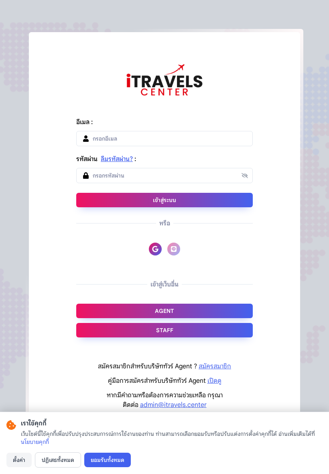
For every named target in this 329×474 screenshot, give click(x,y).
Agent (164, 311)
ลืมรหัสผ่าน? (117, 159)
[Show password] (247, 175)
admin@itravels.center (173, 405)
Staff (164, 330)
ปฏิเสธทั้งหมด (58, 460)
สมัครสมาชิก (215, 366)
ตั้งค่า (19, 460)
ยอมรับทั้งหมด (107, 460)
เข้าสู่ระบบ (164, 200)
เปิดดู (214, 381)
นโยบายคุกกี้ (35, 441)
